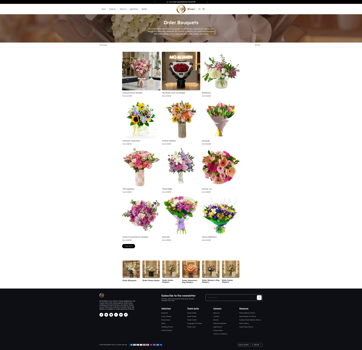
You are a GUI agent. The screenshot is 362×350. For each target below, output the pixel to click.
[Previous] (155, 2)
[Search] (199, 9)
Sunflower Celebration (131, 141)
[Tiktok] (116, 315)
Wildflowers (206, 93)
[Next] (207, 2)
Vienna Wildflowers (209, 237)
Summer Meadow (169, 141)
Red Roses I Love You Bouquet (173, 93)
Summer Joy (207, 189)
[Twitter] (121, 315)
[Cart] (203, 9)
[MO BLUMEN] (181, 9)
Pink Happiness (128, 189)
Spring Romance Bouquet (132, 93)
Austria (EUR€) (244, 345)
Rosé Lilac (166, 237)
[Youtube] (111, 315)
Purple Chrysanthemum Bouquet (135, 237)
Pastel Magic (167, 189)
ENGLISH (256, 345)
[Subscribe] (259, 297)
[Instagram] (106, 315)
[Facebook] (101, 315)
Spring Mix (206, 141)
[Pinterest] (126, 315)
